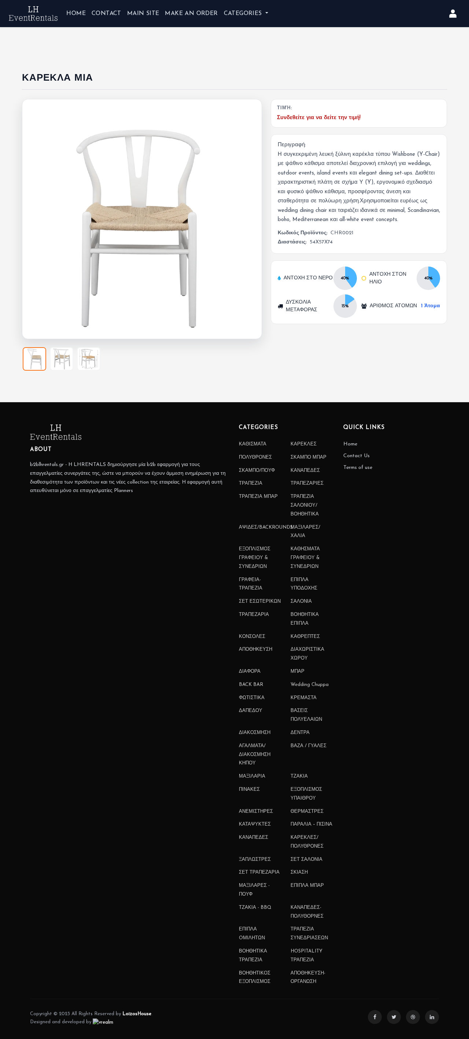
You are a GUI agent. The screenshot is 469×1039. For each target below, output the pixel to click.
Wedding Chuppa (310, 684)
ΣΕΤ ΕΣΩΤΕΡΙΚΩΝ (260, 601)
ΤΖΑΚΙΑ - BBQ (255, 907)
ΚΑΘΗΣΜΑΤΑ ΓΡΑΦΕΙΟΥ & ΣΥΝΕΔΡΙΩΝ (305, 558)
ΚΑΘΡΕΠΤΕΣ (305, 636)
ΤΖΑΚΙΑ (299, 776)
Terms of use (357, 467)
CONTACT (106, 13)
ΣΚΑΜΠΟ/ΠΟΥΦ (257, 470)
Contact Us (356, 456)
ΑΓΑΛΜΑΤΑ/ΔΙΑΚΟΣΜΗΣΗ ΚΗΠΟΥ (254, 755)
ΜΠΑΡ (297, 671)
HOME (76, 13)
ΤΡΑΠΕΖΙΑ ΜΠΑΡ (258, 496)
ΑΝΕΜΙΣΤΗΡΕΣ (256, 811)
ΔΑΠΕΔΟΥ (250, 710)
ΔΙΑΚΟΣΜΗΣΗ (254, 732)
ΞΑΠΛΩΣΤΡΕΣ (255, 859)
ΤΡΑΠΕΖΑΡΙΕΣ (307, 483)
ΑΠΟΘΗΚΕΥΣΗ (255, 649)
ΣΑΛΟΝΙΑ (301, 601)
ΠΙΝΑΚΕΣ (249, 789)
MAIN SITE (143, 13)
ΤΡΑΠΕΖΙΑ (250, 483)
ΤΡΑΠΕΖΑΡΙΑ (254, 614)
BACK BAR (251, 684)
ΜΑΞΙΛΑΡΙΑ (252, 776)
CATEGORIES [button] (244, 13)
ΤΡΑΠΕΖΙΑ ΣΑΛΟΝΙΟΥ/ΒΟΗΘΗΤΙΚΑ (305, 505)
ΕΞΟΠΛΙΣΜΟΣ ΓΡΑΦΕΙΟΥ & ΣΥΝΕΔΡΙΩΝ (254, 558)
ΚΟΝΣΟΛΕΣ (252, 636)
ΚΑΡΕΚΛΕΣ (304, 444)
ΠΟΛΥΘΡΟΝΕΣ (255, 457)
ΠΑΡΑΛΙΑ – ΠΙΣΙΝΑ (311, 824)
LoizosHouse (136, 1014)
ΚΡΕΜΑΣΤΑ (304, 697)
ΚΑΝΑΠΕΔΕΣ (305, 470)
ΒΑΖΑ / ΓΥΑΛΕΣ (308, 746)
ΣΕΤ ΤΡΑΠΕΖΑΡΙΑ (259, 872)
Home (350, 444)
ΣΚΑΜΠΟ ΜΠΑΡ (308, 457)
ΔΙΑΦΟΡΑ (250, 671)
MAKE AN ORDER (191, 13)
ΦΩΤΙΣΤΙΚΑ (252, 697)
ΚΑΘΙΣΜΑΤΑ (252, 444)
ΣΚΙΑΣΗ (299, 872)
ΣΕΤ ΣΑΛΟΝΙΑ (306, 859)
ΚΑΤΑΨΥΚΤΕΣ (255, 824)
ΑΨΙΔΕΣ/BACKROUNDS (266, 527)
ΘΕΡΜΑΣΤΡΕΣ (307, 811)
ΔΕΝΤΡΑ (300, 732)
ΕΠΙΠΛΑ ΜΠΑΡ (307, 885)
